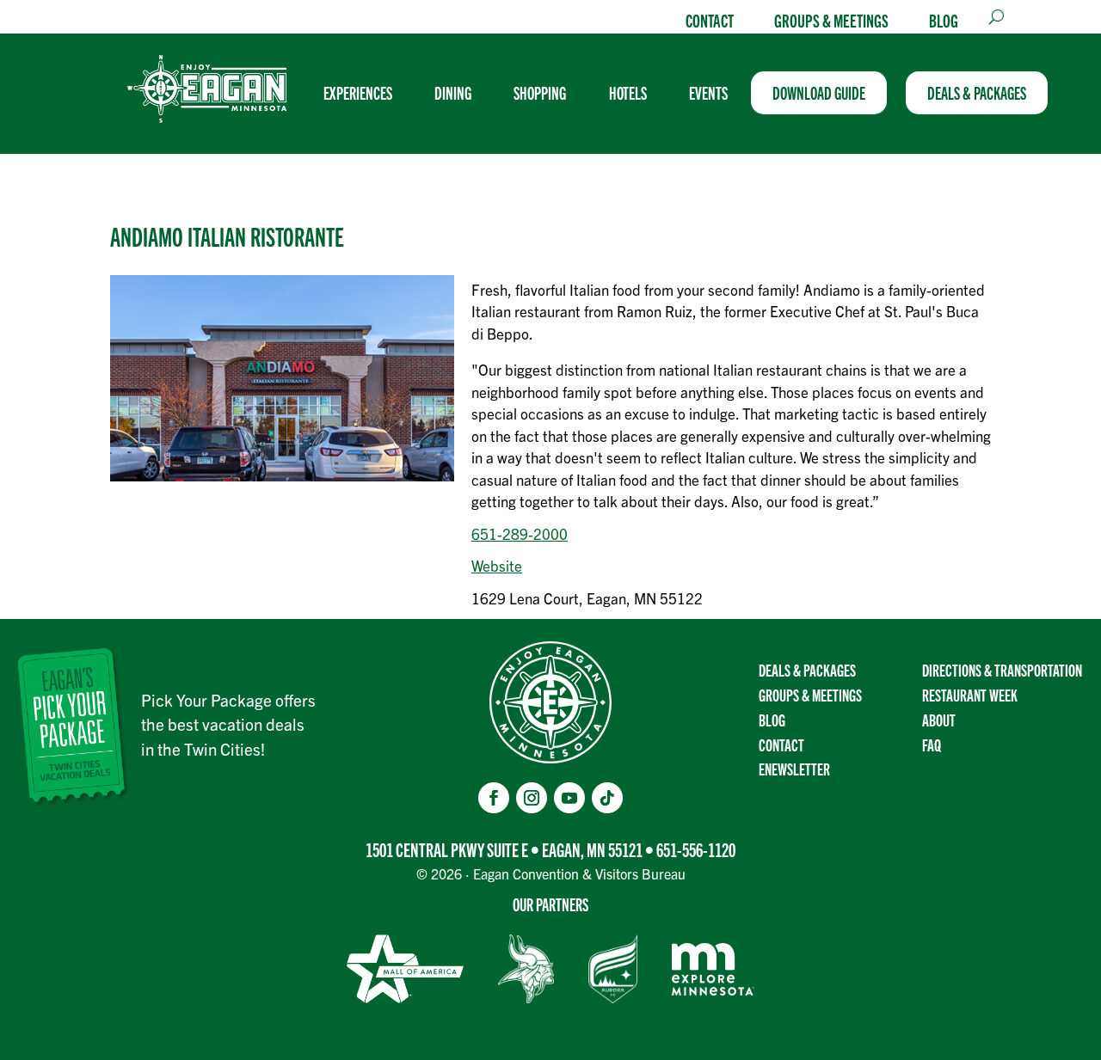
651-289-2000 (519, 533)
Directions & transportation (1002, 669)
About (939, 719)
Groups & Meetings (831, 20)
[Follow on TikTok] (607, 797)
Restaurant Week (970, 694)
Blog (943, 20)
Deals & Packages (807, 669)
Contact (710, 20)
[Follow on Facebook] (493, 797)
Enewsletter (794, 768)
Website (496, 565)
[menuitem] (364, 93)
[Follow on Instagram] (531, 797)
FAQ (931, 744)
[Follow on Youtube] (569, 797)
